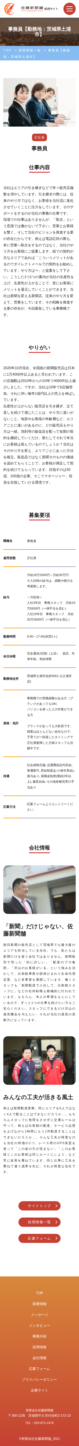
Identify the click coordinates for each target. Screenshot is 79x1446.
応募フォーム (39, 1238)
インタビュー (39, 1325)
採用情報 (39, 1347)
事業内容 (39, 1336)
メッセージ (39, 1315)
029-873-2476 (44, 1423)
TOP (7, 50)
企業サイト (39, 1390)
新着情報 (39, 1304)
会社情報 (39, 1358)
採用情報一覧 (30, 50)
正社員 (39, 137)
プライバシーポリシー (39, 1379)
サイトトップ (39, 1206)
